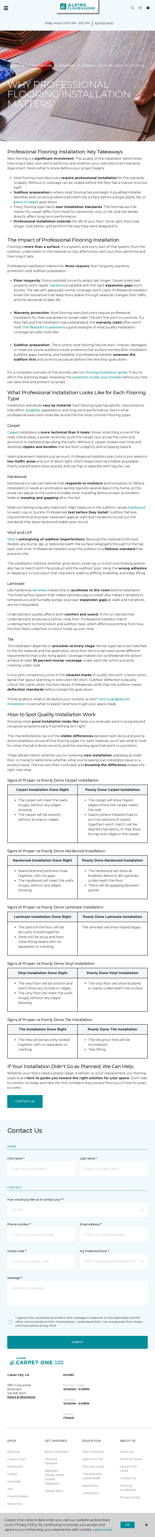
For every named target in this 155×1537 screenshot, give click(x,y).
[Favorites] (140, 8)
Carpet (13, 432)
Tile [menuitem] (10, 1489)
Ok (127, 1525)
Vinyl (11, 539)
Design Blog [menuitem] (54, 1491)
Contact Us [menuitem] (128, 1478)
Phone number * (19, 1224)
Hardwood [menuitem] (14, 1466)
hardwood (136, 507)
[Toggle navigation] (5, 8)
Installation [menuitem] (90, 1493)
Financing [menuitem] (14, 1504)
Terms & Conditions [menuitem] (128, 1488)
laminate (40, 590)
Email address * (91, 1224)
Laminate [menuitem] (14, 1481)
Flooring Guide (41, 65)
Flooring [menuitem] (13, 1451)
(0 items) (148, 7)
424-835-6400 (104, 23)
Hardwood (58, 285)
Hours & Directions (21, 1397)
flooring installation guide (106, 372)
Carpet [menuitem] (12, 1474)
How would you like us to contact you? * (35, 1199)
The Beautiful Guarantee (42, 327)
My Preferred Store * (94, 1251)
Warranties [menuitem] (90, 1485)
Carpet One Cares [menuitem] (128, 1469)
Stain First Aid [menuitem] (92, 1459)
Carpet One (15, 65)
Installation (67, 65)
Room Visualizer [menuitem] (56, 1451)
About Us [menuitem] (126, 1451)
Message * (14, 1277)
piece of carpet (26, 202)
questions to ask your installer (96, 377)
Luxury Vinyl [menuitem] (16, 1459)
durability (32, 410)
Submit (77, 1342)
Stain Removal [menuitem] (92, 1451)
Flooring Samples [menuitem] (51, 1461)
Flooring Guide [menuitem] (93, 1466)
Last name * (88, 1158)
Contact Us (25, 1101)
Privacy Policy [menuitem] (130, 1497)
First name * (15, 1158)
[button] (133, 8)
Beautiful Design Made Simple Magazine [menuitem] (54, 1477)
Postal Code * (16, 1251)
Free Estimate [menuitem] (17, 1496)
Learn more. (102, 1530)
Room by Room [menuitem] (131, 1459)
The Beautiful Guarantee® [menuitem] (92, 1476)
